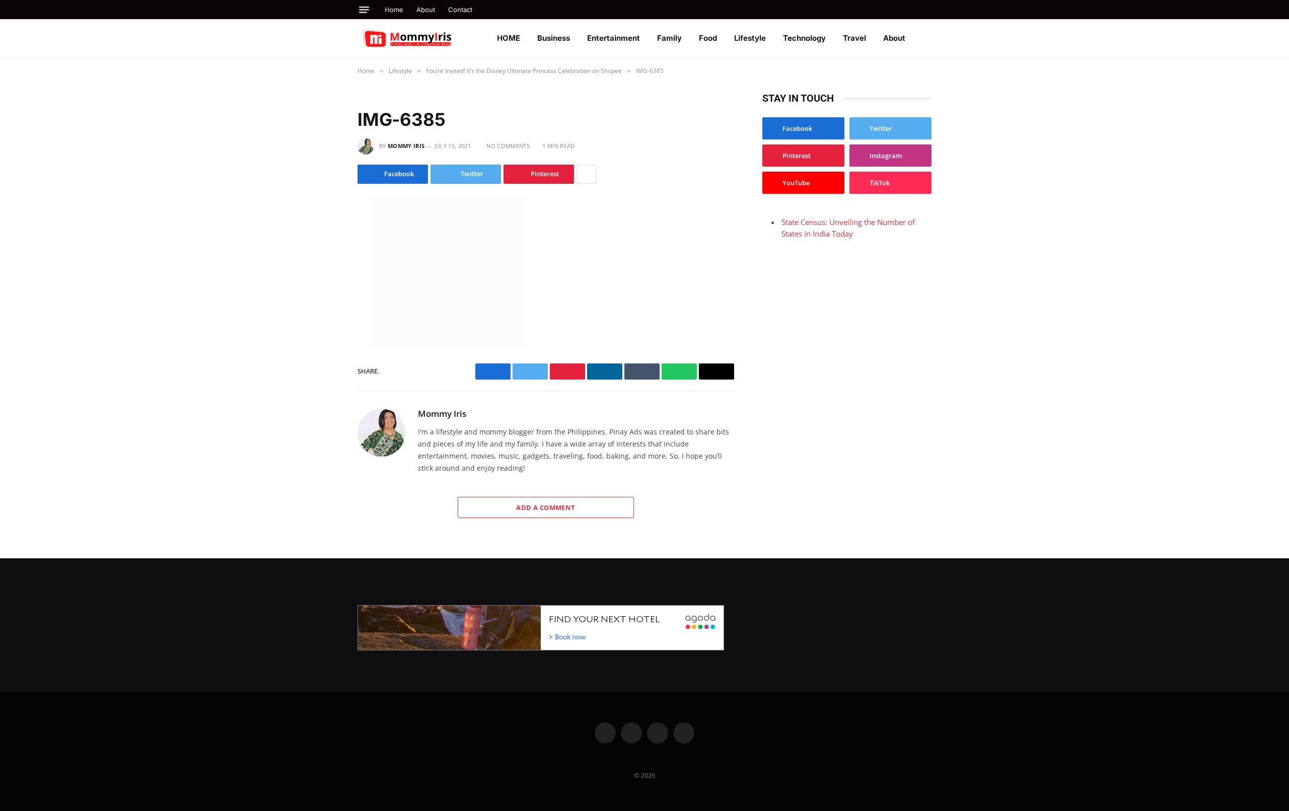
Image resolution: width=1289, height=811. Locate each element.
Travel (854, 38)
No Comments (508, 146)
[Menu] (364, 10)
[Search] (928, 9)
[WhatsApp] (321, 291)
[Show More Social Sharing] (587, 174)
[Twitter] (321, 249)
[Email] (321, 333)
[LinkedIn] (321, 270)
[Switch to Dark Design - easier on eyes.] (926, 38)
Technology (804, 38)
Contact (460, 10)
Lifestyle (750, 38)
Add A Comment (545, 507)
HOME (508, 38)
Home (394, 10)
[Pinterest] (321, 312)
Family (669, 38)
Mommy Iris (406, 146)
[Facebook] (321, 228)
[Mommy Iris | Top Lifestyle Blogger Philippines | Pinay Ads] (428, 38)
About (425, 10)
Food (708, 38)
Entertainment (613, 38)
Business (553, 38)
